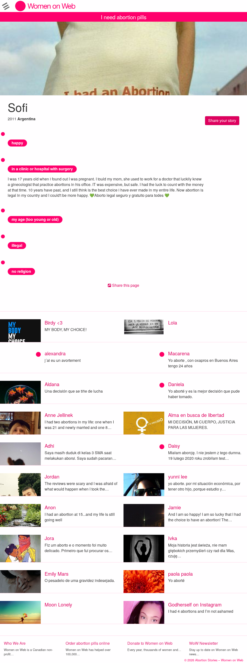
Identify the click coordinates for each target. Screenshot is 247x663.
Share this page (125, 285)
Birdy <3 (53, 322)
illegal (17, 245)
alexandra (55, 353)
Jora (49, 538)
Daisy (174, 445)
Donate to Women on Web (149, 643)
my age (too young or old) (35, 219)
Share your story (222, 120)
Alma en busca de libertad (196, 414)
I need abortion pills (123, 17)
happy (17, 143)
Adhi (49, 445)
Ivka (172, 538)
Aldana (52, 384)
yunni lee (177, 476)
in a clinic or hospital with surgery (42, 169)
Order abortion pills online (88, 643)
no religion (21, 271)
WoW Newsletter (203, 643)
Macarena (179, 353)
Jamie (174, 507)
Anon (50, 507)
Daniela (176, 384)
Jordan (52, 476)
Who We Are (15, 643)
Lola (172, 322)
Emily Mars (57, 573)
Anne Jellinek (59, 414)
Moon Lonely (58, 604)
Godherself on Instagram (195, 604)
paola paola (180, 573)
